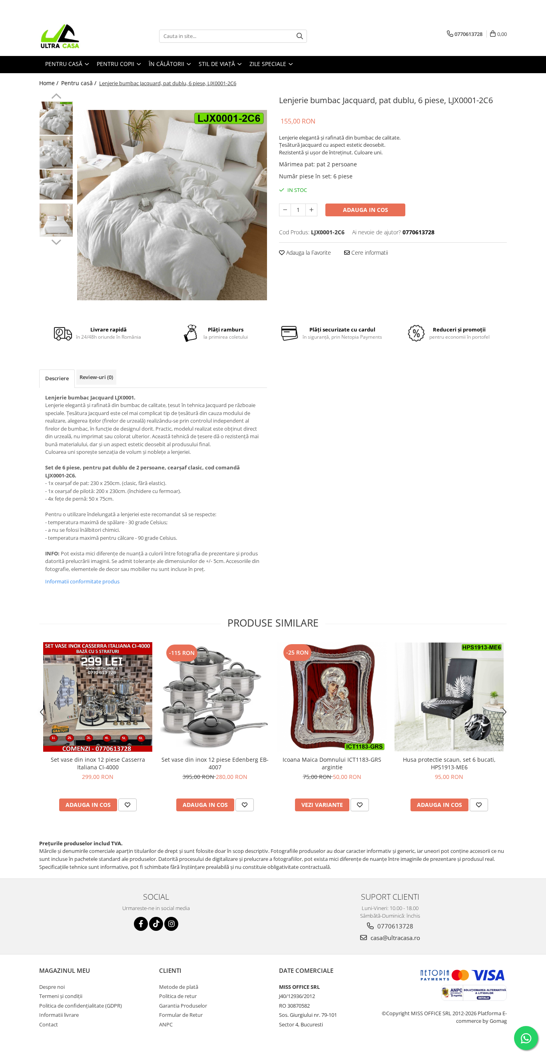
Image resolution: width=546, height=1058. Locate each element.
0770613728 (394, 926)
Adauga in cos (365, 210)
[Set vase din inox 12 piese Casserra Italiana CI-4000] (97, 697)
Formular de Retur (181, 1014)
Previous (56, 97)
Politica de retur (178, 996)
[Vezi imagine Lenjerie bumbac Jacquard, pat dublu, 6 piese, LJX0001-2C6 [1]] (56, 152)
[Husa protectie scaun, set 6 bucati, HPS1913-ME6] (449, 697)
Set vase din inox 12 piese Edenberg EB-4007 (215, 763)
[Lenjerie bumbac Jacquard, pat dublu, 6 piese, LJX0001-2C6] (172, 205)
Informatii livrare (59, 1014)
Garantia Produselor (183, 1005)
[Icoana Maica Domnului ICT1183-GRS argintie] (332, 697)
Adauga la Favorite (308, 252)
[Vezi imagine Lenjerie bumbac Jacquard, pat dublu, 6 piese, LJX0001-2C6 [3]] (56, 220)
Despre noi (52, 986)
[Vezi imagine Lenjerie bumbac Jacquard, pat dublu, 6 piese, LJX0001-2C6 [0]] (56, 118)
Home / (49, 83)
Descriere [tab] (57, 378)
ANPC (166, 1024)
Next (56, 241)
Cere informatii (369, 252)
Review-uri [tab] (96, 377)
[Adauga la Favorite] (127, 804)
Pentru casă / (79, 83)
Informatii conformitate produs (82, 581)
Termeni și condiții (60, 996)
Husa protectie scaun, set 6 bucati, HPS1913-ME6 (449, 763)
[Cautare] (300, 36)
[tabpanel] (172, 205)
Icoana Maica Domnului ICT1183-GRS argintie (332, 763)
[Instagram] (171, 924)
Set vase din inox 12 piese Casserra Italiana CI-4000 (98, 763)
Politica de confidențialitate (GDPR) (80, 1005)
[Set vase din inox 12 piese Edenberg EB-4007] (214, 697)
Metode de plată (178, 986)
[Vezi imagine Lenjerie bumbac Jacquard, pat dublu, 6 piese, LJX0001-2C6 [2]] (56, 185)
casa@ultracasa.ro (394, 938)
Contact (48, 1024)
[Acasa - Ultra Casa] (79, 36)
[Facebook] (141, 924)
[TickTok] (156, 924)
